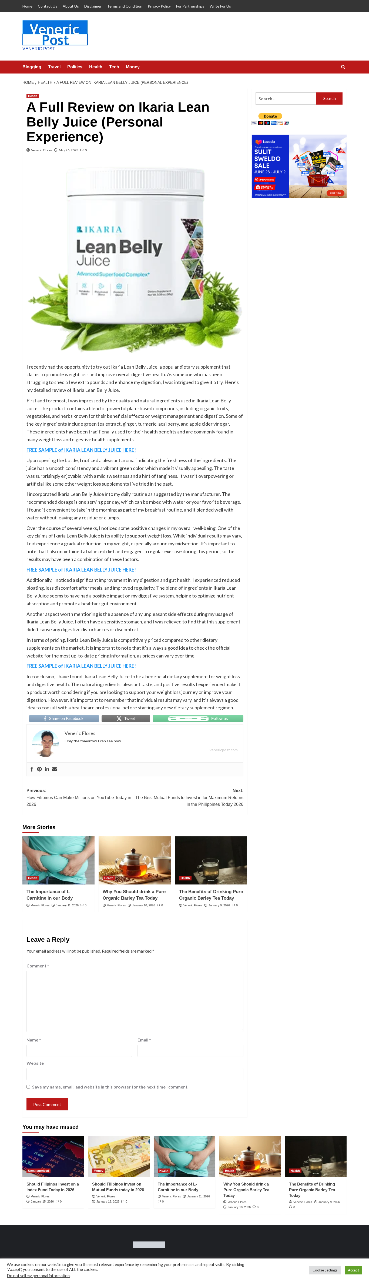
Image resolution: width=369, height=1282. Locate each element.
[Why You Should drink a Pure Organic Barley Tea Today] (135, 860)
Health (95, 67)
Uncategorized (38, 1170)
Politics (74, 67)
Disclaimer (93, 6)
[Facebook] (31, 769)
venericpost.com (224, 749)
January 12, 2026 (107, 1201)
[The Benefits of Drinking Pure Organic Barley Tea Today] (211, 860)
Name (33, 1039)
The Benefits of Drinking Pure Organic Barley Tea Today (312, 1190)
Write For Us (220, 6)
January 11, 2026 (67, 905)
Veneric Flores (41, 150)
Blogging (31, 67)
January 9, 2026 (219, 905)
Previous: (78, 797)
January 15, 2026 (42, 1201)
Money (133, 67)
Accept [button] (353, 1270)
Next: (189, 797)
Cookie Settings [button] (325, 1270)
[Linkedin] (47, 769)
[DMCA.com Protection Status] (149, 1244)
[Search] (343, 67)
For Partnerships (190, 6)
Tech (114, 67)
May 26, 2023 (68, 150)
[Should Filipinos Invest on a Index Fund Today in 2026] (53, 1156)
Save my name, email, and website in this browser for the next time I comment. (110, 1086)
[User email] (54, 769)
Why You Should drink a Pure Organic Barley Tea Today (246, 1190)
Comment (37, 965)
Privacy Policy (159, 6)
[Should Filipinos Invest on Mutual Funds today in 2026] (119, 1156)
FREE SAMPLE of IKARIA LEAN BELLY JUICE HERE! (81, 450)
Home (27, 6)
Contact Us (47, 6)
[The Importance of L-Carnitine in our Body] (58, 860)
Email (144, 1039)
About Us (71, 6)
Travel (54, 67)
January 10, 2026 (143, 905)
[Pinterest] (39, 769)
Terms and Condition (124, 6)
